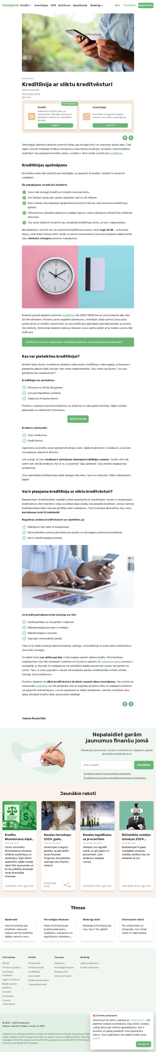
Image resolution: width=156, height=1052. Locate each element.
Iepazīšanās (80, 5)
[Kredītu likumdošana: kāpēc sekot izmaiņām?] (19, 815)
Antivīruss (64, 5)
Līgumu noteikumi (11, 979)
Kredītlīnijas (34, 972)
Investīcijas (41, 5)
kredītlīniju (115, 153)
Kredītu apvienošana (38, 980)
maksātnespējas (111, 661)
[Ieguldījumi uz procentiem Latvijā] (97, 815)
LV (116, 5)
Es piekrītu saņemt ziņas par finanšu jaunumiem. (107, 774)
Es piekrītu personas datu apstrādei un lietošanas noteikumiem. (114, 778)
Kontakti (6, 992)
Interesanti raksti (62, 976)
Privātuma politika (11, 967)
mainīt (96, 1038)
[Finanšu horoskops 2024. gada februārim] (58, 815)
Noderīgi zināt (61, 972)
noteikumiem (137, 1020)
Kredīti (24, 5)
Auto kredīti (34, 976)
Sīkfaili (5, 963)
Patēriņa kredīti (36, 967)
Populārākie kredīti (37, 984)
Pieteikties (144, 765)
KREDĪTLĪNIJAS (78, 419)
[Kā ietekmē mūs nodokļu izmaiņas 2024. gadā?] (136, 815)
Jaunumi (59, 957)
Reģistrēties (146, 5)
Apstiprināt (143, 1044)
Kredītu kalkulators (89, 967)
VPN (53, 5)
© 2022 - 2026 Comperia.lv (16, 1023)
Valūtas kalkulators (89, 963)
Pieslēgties (130, 5)
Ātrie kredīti (34, 963)
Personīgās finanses (64, 967)
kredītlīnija (41, 686)
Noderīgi (95, 5)
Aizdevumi (59, 963)
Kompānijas (8, 996)
